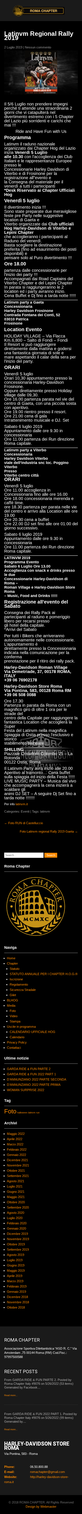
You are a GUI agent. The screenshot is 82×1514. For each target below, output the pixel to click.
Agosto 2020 (15, 1212)
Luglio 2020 (14, 1218)
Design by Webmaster (41, 1506)
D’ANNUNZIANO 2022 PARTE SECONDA (36, 1079)
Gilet (13, 995)
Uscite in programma (21, 1026)
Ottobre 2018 (16, 1307)
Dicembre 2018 (17, 1297)
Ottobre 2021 (16, 1170)
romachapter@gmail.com (47, 1472)
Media (11, 1005)
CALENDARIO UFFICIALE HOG (32, 1032)
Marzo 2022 (15, 1144)
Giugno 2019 (15, 1265)
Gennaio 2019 (16, 1291)
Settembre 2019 (18, 1249)
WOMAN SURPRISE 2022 (25, 1090)
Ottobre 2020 (16, 1202)
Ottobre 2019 (16, 1244)
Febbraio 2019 (16, 1286)
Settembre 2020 (18, 1207)
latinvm (45, 811)
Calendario (17, 1037)
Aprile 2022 (14, 1139)
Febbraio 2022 (16, 1149)
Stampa (15, 1021)
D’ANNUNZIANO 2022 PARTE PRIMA (34, 1084)
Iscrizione (16, 979)
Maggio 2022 (16, 1134)
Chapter (12, 963)
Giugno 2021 (15, 1191)
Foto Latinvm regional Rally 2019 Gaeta (49, 831)
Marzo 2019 (15, 1281)
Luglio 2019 (14, 1260)
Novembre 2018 (18, 1302)
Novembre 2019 (18, 1239)
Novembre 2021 (18, 1165)
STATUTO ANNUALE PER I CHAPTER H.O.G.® (44, 974)
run (38, 1112)
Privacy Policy (17, 1042)
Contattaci (14, 1047)
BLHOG (12, 1000)
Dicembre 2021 (17, 1160)
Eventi (25, 811)
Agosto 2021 (15, 1181)
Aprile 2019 (14, 1276)
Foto (13, 1011)
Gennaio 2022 (16, 1155)
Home (11, 958)
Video (13, 1016)
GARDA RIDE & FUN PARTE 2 (28, 1069)
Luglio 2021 (14, 1186)
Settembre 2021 (18, 1176)
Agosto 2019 (15, 1255)
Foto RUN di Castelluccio (23, 823)
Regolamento (19, 984)
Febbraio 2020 (16, 1223)
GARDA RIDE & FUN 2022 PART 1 (31, 1074)
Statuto (14, 968)
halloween (22, 1112)
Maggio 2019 (16, 1270)
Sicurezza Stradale (23, 990)
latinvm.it (22, 804)
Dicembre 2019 (17, 1233)
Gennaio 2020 (16, 1228)
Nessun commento (38, 47)
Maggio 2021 (16, 1197)
